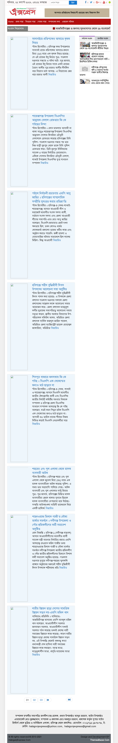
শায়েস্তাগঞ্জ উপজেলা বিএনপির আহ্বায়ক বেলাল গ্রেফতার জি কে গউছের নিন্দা (49, 120)
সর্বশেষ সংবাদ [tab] (87, 38)
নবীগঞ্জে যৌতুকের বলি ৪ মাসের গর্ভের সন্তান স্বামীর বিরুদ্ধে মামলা (94, 71)
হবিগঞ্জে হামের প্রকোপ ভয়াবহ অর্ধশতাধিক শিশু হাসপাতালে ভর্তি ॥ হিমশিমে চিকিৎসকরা (94, 58)
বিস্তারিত (52, 74)
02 (34, 700)
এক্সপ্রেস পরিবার (68, 21)
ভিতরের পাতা (30, 21)
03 (41, 700)
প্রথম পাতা (19, 21)
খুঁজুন (72, 3)
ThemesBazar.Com (99, 740)
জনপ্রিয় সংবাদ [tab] (103, 38)
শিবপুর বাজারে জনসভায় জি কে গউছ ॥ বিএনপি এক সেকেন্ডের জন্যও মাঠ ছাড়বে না (49, 381)
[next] (48, 700)
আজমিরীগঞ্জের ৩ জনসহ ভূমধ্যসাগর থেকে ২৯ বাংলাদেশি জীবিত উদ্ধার (94, 46)
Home (11, 21)
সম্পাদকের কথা (54, 21)
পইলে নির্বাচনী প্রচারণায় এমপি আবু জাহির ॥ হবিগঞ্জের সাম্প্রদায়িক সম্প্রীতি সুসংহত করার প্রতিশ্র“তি (51, 197)
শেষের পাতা (42, 21)
